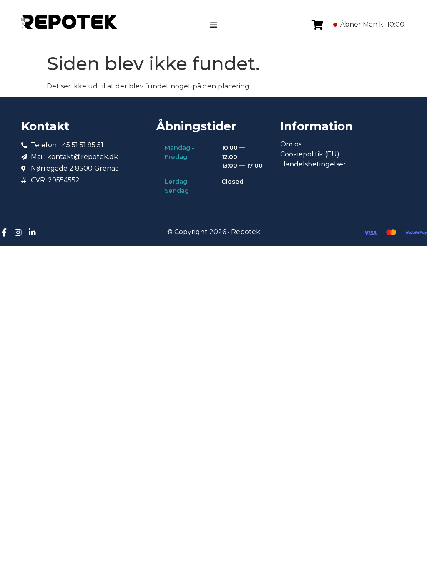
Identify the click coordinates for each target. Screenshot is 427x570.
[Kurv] (317, 25)
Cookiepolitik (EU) (309, 154)
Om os (290, 144)
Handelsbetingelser (313, 164)
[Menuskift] (213, 24)
